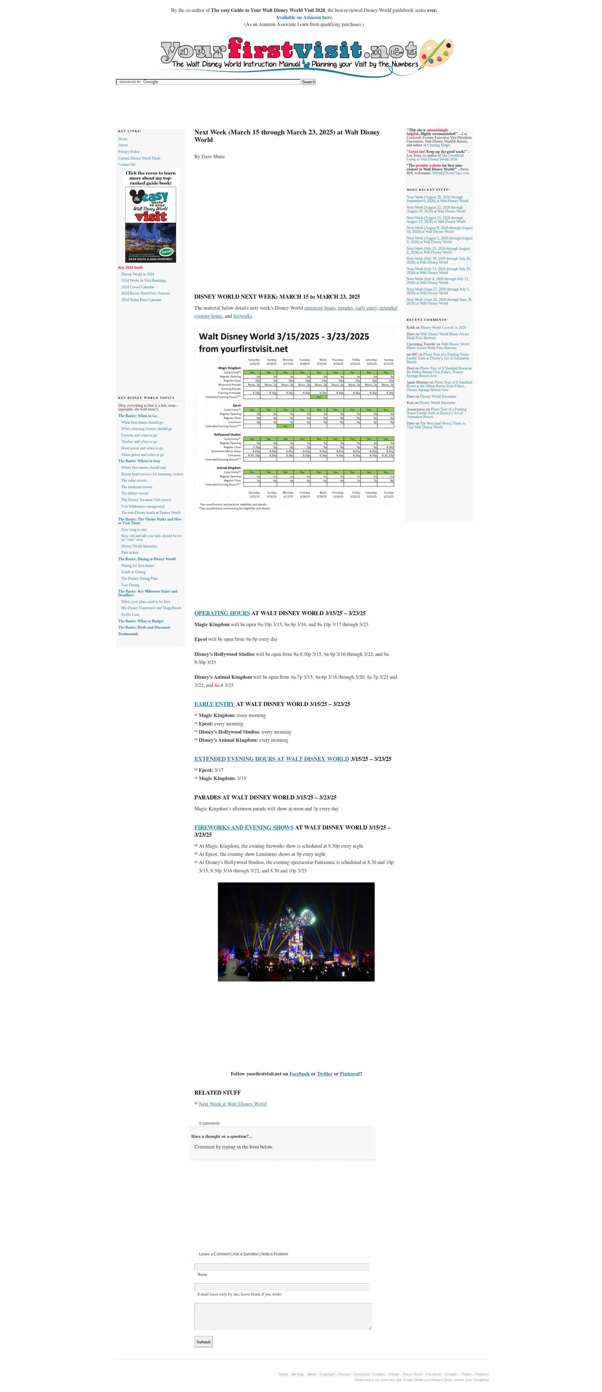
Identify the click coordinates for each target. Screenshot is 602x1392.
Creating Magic (438, 145)
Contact (379, 1374)
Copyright (327, 1374)
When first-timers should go (142, 422)
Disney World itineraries (139, 546)
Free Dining (130, 585)
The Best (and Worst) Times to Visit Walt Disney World (436, 425)
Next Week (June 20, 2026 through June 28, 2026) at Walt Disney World (439, 301)
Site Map (297, 1374)
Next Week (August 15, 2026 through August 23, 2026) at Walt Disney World (436, 219)
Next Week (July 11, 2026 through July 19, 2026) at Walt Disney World (439, 271)
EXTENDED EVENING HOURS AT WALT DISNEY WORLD (271, 758)
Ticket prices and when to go (142, 455)
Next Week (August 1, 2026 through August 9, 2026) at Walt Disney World (440, 240)
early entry (366, 307)
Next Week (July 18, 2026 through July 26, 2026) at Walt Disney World (439, 260)
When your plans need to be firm (145, 602)
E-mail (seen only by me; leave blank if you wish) (239, 1294)
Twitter (325, 1073)
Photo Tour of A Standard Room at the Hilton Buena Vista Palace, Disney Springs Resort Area (439, 372)
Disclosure (362, 1374)
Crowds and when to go (139, 435)
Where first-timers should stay (143, 467)
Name (202, 1274)
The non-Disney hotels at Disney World (150, 513)
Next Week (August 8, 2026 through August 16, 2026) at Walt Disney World (440, 229)
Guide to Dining (133, 572)
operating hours (319, 307)
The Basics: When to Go (137, 416)
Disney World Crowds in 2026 (443, 327)
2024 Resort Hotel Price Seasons (145, 293)
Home (122, 139)
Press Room (412, 1374)
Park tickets (130, 552)
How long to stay (134, 529)
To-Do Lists (130, 614)
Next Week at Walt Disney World (233, 1103)
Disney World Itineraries (438, 396)
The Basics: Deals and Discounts (144, 627)
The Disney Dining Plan (139, 578)
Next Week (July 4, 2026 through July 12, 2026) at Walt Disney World (438, 281)
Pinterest (349, 1073)
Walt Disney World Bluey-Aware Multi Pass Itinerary (438, 346)
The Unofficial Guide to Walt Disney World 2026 (435, 157)
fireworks (242, 315)
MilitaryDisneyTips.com (450, 173)
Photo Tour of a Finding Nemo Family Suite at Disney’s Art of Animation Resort (438, 358)
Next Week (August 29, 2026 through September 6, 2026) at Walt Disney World (437, 199)
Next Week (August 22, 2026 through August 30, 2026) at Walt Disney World (436, 209)
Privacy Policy (129, 152)
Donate (393, 1374)
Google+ (451, 1374)
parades (345, 307)
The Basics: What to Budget (140, 621)
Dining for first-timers (137, 566)
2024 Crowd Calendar (137, 287)
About (123, 145)
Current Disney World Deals (139, 158)
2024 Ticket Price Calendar (141, 300)
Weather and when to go (139, 441)
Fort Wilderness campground (143, 506)
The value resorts (134, 480)
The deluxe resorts (135, 493)
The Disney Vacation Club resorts (146, 500)
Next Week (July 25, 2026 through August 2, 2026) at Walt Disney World (438, 250)
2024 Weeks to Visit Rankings (143, 280)
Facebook (299, 1073)
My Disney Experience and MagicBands (151, 608)
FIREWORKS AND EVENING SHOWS (243, 827)
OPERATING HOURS (222, 613)
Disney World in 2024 (137, 274)
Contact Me (126, 164)
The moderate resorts (136, 487)
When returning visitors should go (146, 429)
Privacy (344, 1374)
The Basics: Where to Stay (139, 461)
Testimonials (128, 634)
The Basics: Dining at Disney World (147, 559)
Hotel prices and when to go (142, 448)
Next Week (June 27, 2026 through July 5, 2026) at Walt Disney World (438, 291)
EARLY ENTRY (214, 703)
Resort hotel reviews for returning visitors (152, 474)
